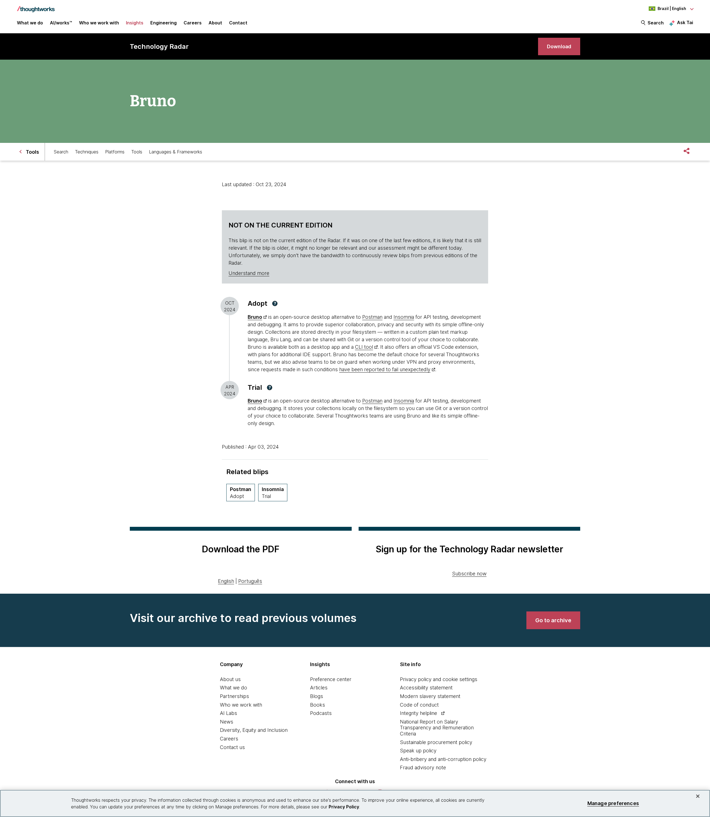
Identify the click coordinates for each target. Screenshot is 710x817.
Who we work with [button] (99, 23)
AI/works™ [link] (61, 23)
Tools (136, 152)
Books (317, 705)
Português (250, 581)
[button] (275, 303)
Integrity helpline (418, 713)
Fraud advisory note (423, 767)
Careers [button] (193, 23)
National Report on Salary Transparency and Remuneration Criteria (437, 728)
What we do (233, 687)
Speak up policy (418, 750)
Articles (319, 687)
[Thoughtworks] (36, 6)
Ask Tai (685, 22)
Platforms (115, 152)
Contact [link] (238, 23)
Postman (372, 317)
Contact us (232, 747)
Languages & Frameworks (175, 152)
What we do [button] (30, 23)
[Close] (698, 796)
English (226, 581)
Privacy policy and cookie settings (438, 679)
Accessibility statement (426, 687)
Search (656, 23)
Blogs (316, 696)
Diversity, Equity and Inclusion (254, 730)
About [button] (215, 23)
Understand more (249, 273)
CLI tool (364, 347)
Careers (229, 739)
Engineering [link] (163, 23)
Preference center (330, 679)
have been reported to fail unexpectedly (384, 369)
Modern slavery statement (430, 696)
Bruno (255, 317)
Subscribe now (469, 573)
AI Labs (228, 713)
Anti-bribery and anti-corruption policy (443, 759)
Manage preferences (613, 803)
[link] (559, 46)
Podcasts (321, 713)
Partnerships (234, 696)
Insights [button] (134, 23)
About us (230, 679)
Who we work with (241, 705)
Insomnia (404, 317)
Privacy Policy (344, 807)
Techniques (86, 152)
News (226, 722)
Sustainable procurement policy (436, 742)
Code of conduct (419, 705)
